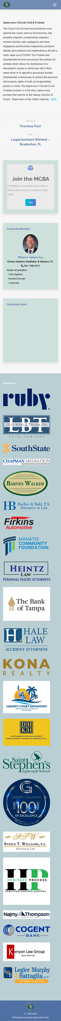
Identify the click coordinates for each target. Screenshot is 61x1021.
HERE (54, 99)
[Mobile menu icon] (55, 5)
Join (30, 202)
